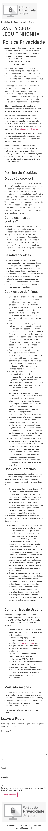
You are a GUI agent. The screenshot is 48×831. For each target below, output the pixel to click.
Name (4, 759)
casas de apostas (26, 643)
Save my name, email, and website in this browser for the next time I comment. (23, 789)
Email (4, 768)
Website (4, 777)
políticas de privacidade (29, 129)
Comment (6, 731)
